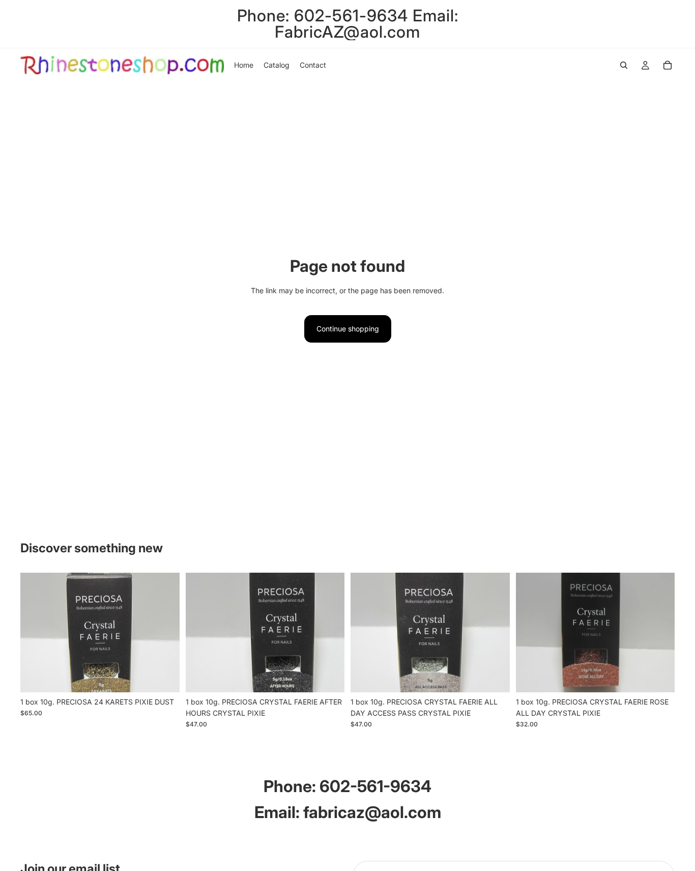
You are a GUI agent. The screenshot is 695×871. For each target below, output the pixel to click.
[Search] (624, 65)
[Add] (164, 676)
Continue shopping (347, 328)
